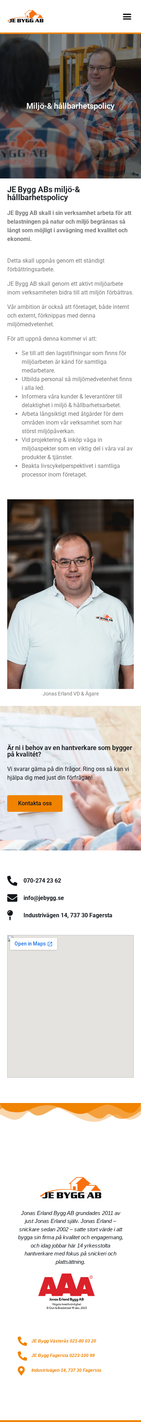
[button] (127, 16)
